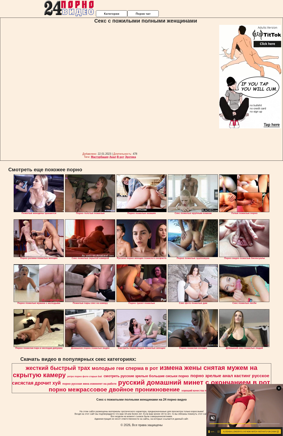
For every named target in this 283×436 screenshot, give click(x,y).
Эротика (130, 156)
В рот (120, 156)
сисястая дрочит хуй (36, 383)
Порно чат (143, 13)
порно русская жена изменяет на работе (89, 383)
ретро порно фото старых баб (84, 376)
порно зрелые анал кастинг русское (229, 375)
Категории (111, 13)
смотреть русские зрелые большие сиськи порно (146, 376)
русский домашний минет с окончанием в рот (194, 382)
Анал (112, 156)
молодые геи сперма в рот (125, 368)
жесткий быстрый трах (58, 368)
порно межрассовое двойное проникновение (114, 389)
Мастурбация (100, 156)
